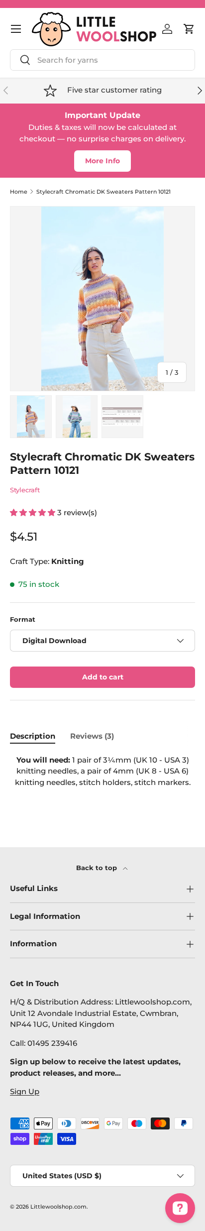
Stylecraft (25, 490)
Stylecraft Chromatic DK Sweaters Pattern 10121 (103, 192)
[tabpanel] (102, 781)
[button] (189, 29)
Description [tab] (32, 736)
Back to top (97, 868)
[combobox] (102, 60)
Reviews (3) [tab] (92, 736)
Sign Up (24, 1091)
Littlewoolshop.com (58, 1206)
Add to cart (102, 677)
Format (22, 619)
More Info (102, 161)
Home (18, 192)
